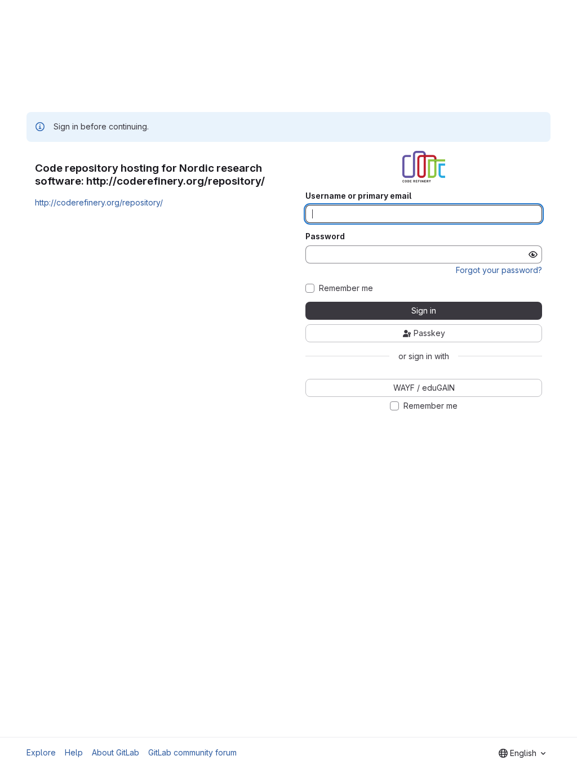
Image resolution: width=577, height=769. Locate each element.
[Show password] (533, 254)
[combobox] (522, 753)
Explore (41, 752)
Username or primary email (358, 195)
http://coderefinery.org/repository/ (99, 202)
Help (74, 752)
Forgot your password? (499, 270)
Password (325, 236)
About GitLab (115, 752)
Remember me (346, 288)
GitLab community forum (192, 752)
